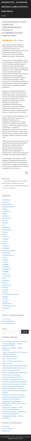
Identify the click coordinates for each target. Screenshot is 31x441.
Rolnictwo (5, 287)
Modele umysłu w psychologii (11, 375)
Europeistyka (6, 227)
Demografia (5, 216)
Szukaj (4, 329)
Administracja (6, 200)
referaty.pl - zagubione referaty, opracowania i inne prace (15, 6)
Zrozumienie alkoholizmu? (10, 356)
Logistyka (7, 178)
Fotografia (5, 239)
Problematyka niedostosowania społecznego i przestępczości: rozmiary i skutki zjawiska (14, 403)
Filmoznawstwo (7, 230)
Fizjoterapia (5, 237)
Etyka (4, 225)
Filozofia (4, 232)
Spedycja (5, 292)
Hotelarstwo (6, 246)
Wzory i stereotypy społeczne (11, 370)
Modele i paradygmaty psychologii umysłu (15, 372)
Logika (4, 257)
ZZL (3, 310)
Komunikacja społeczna (9, 250)
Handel (4, 241)
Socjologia (5, 289)
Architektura (6, 202)
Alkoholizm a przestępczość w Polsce (13, 379)
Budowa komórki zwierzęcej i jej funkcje (14, 384)
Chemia (4, 213)
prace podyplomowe (8, 323)
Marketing (5, 264)
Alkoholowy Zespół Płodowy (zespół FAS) (14, 382)
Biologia (4, 209)
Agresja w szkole (7, 363)
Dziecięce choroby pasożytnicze (12, 377)
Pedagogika (5, 266)
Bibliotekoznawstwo (8, 207)
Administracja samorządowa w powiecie (14, 365)
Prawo (4, 278)
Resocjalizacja (6, 285)
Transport (5, 299)
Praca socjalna (6, 276)
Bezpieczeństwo (7, 204)
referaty (16, 438)
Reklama (4, 283)
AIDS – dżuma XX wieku (9, 358)
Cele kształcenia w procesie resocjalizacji (14, 341)
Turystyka (5, 301)
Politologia (5, 271)
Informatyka (5, 248)
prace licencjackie (7, 428)
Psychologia (5, 280)
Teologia (4, 296)
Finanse (4, 234)
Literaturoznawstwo (8, 255)
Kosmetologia (6, 253)
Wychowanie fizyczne (8, 306)
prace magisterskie (8, 321)
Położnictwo (6, 273)
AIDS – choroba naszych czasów (12, 361)
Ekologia (4, 220)
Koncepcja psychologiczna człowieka (13, 395)
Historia (4, 243)
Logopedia (5, 262)
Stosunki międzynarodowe (10, 294)
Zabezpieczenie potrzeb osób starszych (14, 368)
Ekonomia (5, 223)
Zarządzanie (6, 308)
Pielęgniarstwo (6, 269)
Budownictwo (6, 211)
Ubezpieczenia (6, 303)
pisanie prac (6, 426)
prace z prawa (6, 319)
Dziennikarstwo (7, 218)
